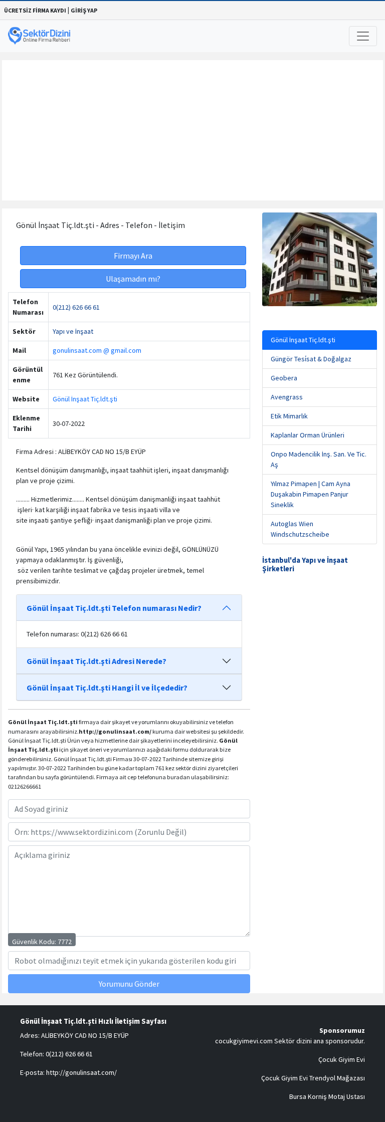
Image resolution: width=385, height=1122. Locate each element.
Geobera (284, 377)
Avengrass (287, 396)
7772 (65, 941)
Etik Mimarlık (289, 415)
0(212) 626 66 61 (76, 307)
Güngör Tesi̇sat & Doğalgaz (311, 358)
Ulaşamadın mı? (133, 279)
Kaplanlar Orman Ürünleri (307, 434)
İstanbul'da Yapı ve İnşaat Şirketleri (305, 565)
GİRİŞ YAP (84, 10)
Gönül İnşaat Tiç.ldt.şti (85, 398)
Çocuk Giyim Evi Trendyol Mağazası (313, 1077)
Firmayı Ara (133, 256)
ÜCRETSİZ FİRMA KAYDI (35, 10)
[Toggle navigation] (363, 36)
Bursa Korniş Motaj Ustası (327, 1096)
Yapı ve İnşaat (73, 331)
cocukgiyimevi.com (244, 1040)
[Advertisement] (192, 130)
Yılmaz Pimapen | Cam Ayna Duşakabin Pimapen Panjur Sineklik (310, 494)
